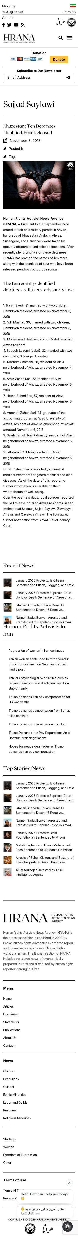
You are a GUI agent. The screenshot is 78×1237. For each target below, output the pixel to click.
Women (8, 1147)
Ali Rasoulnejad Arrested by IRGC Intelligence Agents (39, 872)
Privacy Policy (13, 1198)
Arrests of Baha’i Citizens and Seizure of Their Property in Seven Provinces (44, 860)
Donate (59, 59)
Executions (11, 1079)
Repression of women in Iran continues (36, 650)
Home (7, 998)
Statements (11, 1022)
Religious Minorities (17, 1118)
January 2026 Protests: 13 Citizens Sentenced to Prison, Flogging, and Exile (45, 583)
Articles (8, 1006)
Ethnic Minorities (14, 1094)
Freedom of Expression (20, 1155)
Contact (8, 1045)
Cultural (8, 1087)
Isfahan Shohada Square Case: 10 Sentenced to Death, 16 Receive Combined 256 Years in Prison (40, 607)
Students (9, 1139)
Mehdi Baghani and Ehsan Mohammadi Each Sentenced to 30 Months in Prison (44, 847)
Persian (69, 12)
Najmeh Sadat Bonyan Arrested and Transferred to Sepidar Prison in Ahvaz (44, 620)
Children (9, 1071)
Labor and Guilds (15, 1102)
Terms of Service (15, 1190)
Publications (11, 1030)
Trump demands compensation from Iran (37, 724)
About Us (9, 1038)
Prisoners (10, 1110)
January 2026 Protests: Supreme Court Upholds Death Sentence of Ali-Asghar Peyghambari (43, 595)
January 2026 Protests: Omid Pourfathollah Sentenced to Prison (40, 835)
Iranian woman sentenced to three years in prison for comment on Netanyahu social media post (39, 664)
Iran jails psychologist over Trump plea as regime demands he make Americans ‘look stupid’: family (39, 683)
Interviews (10, 1014)
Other (7, 1162)
